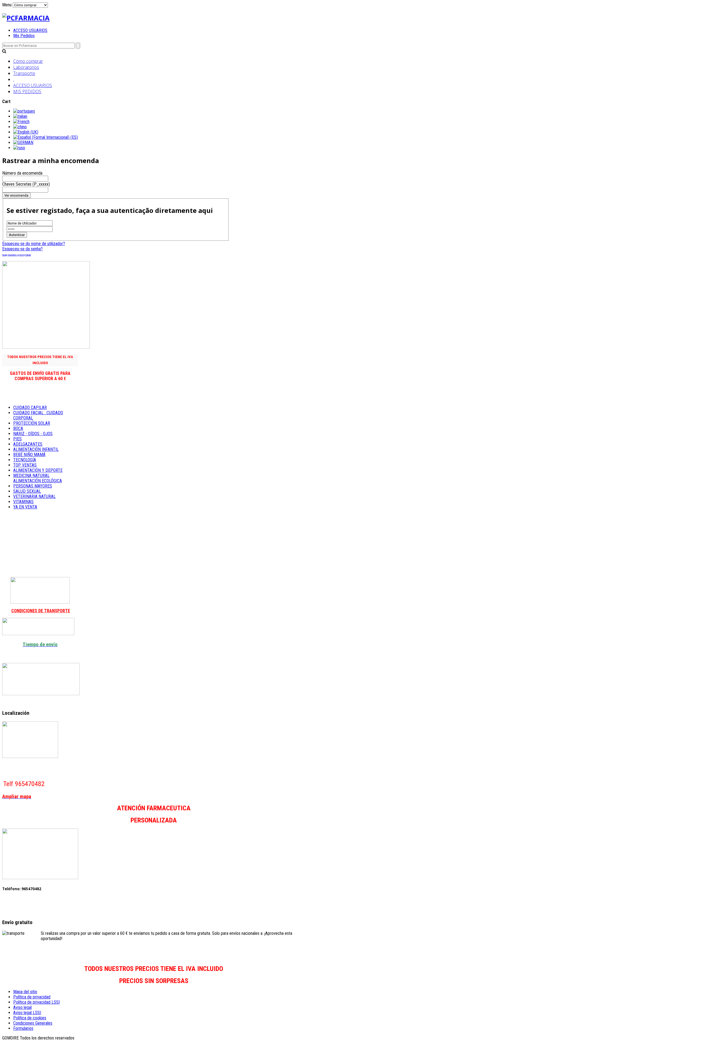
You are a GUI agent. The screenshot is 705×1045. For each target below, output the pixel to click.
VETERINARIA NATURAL (34, 496)
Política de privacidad (31, 997)
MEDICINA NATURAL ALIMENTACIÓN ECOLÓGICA (37, 478)
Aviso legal (22, 1007)
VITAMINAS (23, 501)
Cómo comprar (28, 61)
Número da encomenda (22, 173)
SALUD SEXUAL (27, 491)
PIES (17, 439)
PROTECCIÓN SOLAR (31, 423)
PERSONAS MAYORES (32, 486)
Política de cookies (29, 1017)
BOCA (18, 428)
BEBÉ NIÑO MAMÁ (29, 454)
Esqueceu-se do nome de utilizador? (33, 243)
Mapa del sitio (25, 991)
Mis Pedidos (24, 35)
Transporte (24, 73)
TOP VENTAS (25, 465)
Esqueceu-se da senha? (22, 248)
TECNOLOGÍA (24, 459)
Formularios (23, 1028)
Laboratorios (26, 67)
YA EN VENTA (25, 507)
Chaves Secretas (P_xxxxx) (26, 184)
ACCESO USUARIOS (30, 30)
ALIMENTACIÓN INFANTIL (36, 449)
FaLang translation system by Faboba (16, 255)
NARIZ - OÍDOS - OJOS (33, 433)
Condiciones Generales (32, 1023)
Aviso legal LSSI (27, 1012)
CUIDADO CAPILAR (30, 407)
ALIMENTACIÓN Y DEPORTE (38, 470)
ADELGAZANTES (27, 444)
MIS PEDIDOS (27, 91)
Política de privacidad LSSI (36, 1002)
